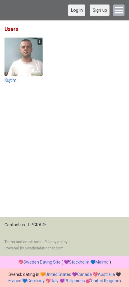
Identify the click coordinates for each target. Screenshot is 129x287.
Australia (106, 274)
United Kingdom (106, 280)
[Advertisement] (64, 152)
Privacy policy (56, 242)
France (14, 280)
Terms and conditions (22, 242)
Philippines (74, 280)
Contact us (14, 224)
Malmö (102, 262)
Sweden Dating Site (42, 262)
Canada (84, 274)
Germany (36, 280)
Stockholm (79, 262)
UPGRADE (37, 224)
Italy (54, 280)
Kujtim (10, 80)
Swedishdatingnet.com (44, 248)
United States (58, 274)
